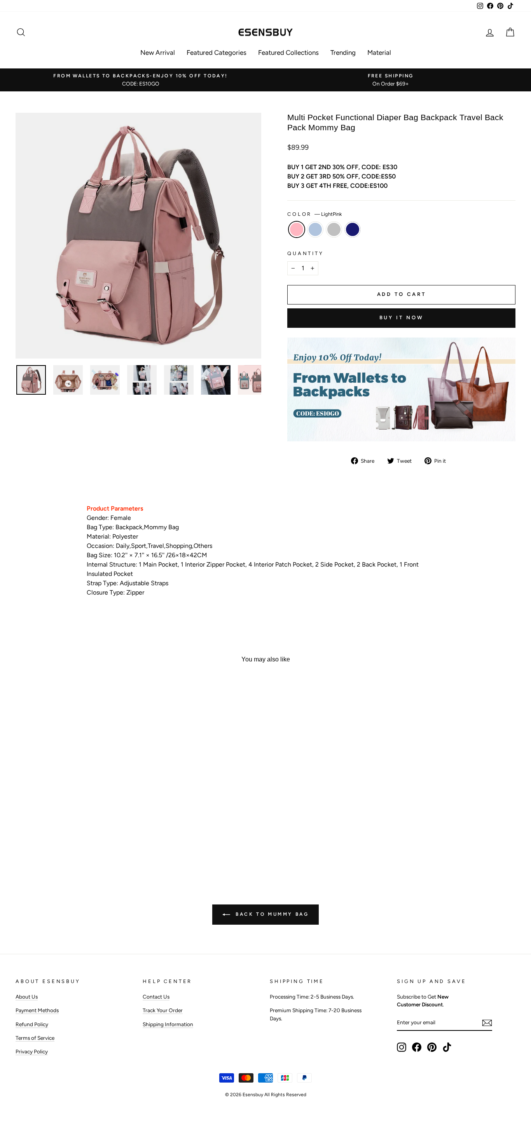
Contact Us (156, 997)
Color (314, 214)
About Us (27, 997)
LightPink (296, 229)
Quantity (305, 253)
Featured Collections (288, 52)
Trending (343, 52)
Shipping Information (168, 1024)
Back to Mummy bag (271, 914)
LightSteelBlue (315, 229)
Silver (334, 229)
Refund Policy (32, 1024)
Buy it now (401, 317)
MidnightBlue (352, 229)
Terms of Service (35, 1038)
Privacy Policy (32, 1051)
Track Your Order (163, 1010)
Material (379, 52)
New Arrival (157, 52)
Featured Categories (216, 52)
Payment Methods (37, 1010)
